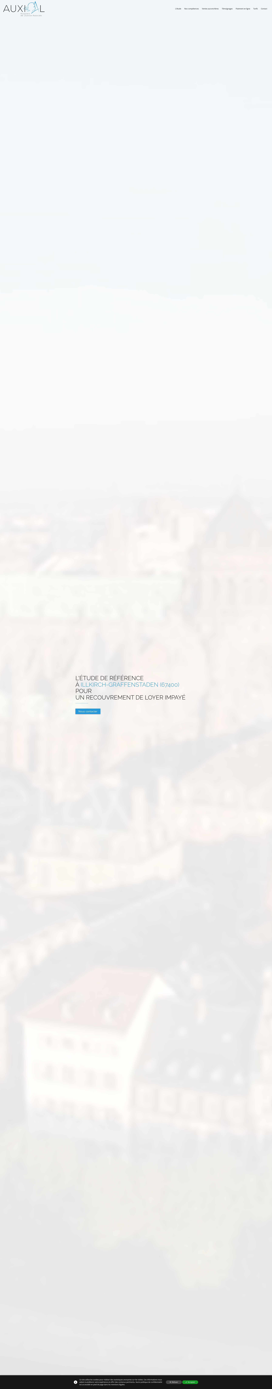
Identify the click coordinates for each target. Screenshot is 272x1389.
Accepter (191, 1382)
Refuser (175, 1382)
